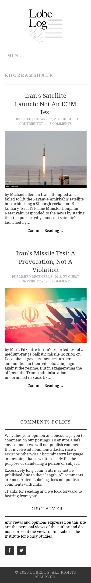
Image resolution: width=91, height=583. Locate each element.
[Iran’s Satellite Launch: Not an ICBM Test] (46, 159)
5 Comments (60, 281)
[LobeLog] (46, 26)
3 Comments (60, 123)
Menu (14, 55)
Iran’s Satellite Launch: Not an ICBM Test (45, 104)
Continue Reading (46, 230)
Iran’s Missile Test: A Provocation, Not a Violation (45, 262)
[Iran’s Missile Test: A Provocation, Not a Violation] (46, 315)
